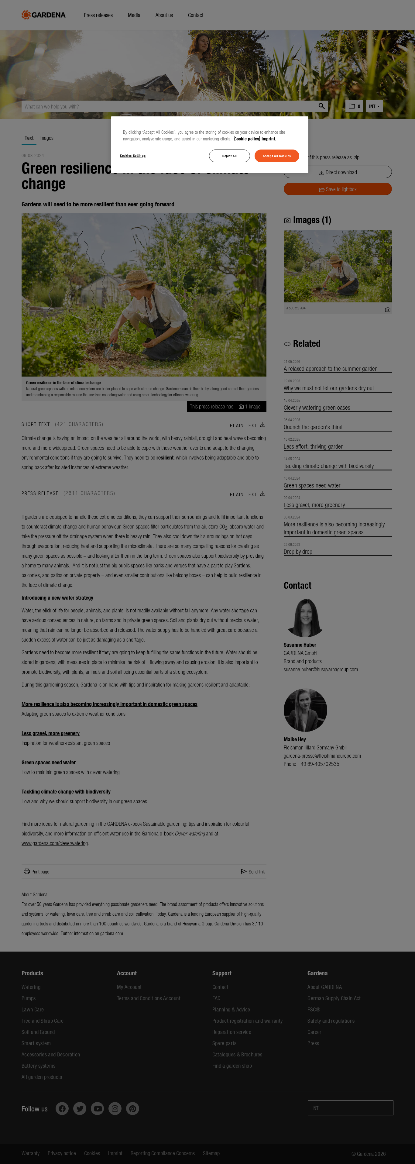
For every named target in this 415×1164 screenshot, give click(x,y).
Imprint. (269, 139)
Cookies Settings (133, 155)
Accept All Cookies (277, 155)
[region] (209, 144)
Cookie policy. (247, 139)
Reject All (229, 155)
